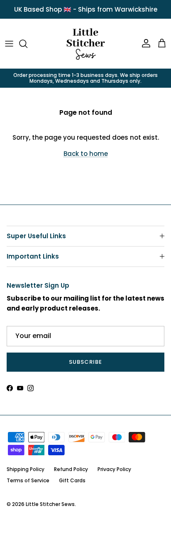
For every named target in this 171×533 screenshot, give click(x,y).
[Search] (27, 44)
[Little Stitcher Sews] (85, 43)
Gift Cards (72, 480)
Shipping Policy (25, 469)
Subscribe (85, 362)
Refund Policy (71, 469)
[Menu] (9, 44)
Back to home (86, 153)
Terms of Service (28, 480)
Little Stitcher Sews (50, 504)
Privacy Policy (114, 469)
